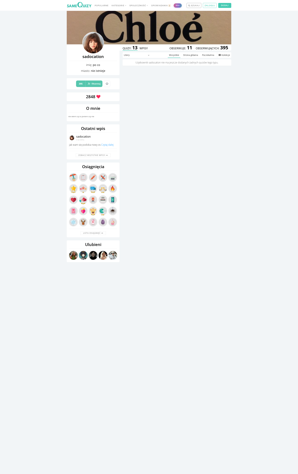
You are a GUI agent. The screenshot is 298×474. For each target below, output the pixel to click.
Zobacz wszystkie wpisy (92, 155)
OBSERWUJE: (180, 48)
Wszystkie (174, 55)
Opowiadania (160, 5)
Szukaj (195, 5)
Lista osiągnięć (92, 233)
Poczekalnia (208, 55)
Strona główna (190, 55)
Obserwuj (90, 83)
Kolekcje (225, 55)
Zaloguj (210, 5)
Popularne (101, 5)
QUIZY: (130, 48)
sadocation (83, 136)
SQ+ (178, 5)
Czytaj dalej (107, 144)
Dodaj (224, 5)
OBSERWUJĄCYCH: (212, 48)
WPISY (144, 48)
